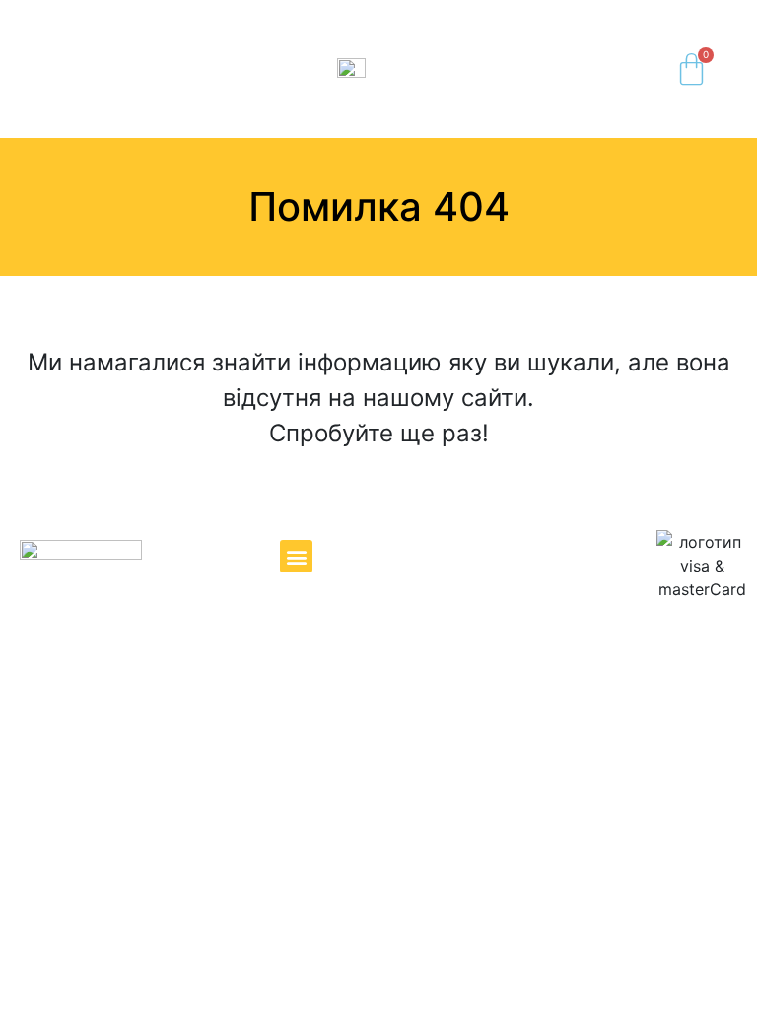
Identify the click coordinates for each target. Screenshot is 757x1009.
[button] (36, 69)
